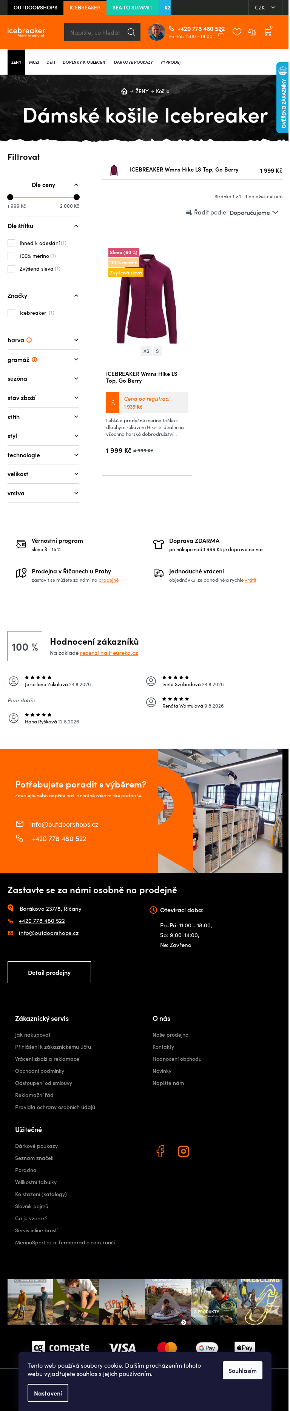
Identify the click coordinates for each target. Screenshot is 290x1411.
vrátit (250, 579)
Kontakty (163, 1046)
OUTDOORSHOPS (35, 7)
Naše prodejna (171, 1034)
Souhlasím (242, 1370)
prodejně (109, 579)
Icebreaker (36, 312)
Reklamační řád (34, 1094)
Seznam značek (34, 1157)
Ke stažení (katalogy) (41, 1194)
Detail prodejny (49, 972)
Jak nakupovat (33, 1034)
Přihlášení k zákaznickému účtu (53, 1046)
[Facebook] (161, 1152)
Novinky (162, 1070)
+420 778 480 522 (180, 28)
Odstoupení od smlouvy (43, 1082)
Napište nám (168, 1082)
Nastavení (48, 1393)
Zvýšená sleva (39, 268)
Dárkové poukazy (36, 1145)
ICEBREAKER (84, 7)
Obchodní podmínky (39, 1070)
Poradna (26, 1170)
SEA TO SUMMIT (133, 7)
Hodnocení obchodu (177, 1058)
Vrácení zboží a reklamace (47, 1058)
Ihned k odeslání (42, 243)
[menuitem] (16, 62)
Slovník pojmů (31, 1206)
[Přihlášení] (221, 32)
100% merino (37, 255)
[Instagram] (184, 1152)
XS (146, 351)
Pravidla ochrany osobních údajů (55, 1107)
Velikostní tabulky (36, 1182)
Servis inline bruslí (36, 1230)
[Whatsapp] (208, 1152)
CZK (260, 7)
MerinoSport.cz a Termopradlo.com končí (65, 1242)
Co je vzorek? (31, 1218)
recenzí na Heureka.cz (109, 652)
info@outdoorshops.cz (64, 824)
